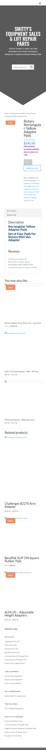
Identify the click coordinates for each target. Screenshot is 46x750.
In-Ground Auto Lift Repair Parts (17, 656)
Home (7, 113)
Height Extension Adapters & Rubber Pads (20, 728)
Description (11, 211)
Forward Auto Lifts (11, 649)
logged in (21, 267)
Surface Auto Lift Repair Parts (16, 660)
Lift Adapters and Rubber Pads (20, 113)
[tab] (23, 211)
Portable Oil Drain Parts (13, 736)
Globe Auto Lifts (11, 645)
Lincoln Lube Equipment (13, 676)
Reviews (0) (11, 215)
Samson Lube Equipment (14, 680)
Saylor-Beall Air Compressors (15, 696)
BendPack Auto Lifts (12, 652)
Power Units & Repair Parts (15, 663)
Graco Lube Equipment (13, 683)
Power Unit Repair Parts (13, 721)
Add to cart (32, 168)
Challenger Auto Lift (12, 641)
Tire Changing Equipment (14, 708)
